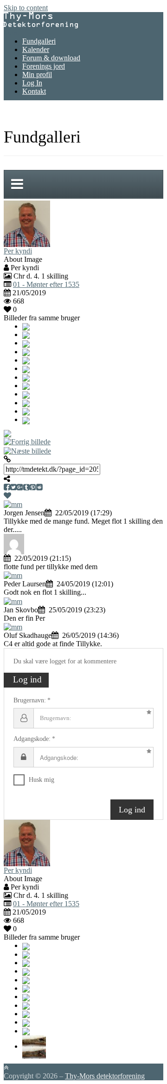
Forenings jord (43, 66)
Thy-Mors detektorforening (105, 1076)
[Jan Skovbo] (13, 600)
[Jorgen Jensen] (13, 504)
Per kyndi (18, 251)
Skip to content (26, 8)
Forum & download (51, 58)
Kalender (35, 49)
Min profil (37, 74)
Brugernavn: (29, 700)
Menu (12, 33)
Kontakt (34, 91)
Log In (32, 83)
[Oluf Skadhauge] (13, 626)
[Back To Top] (6, 1067)
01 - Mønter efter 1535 (46, 284)
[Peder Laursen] (13, 575)
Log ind (132, 809)
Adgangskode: (32, 738)
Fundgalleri (39, 41)
